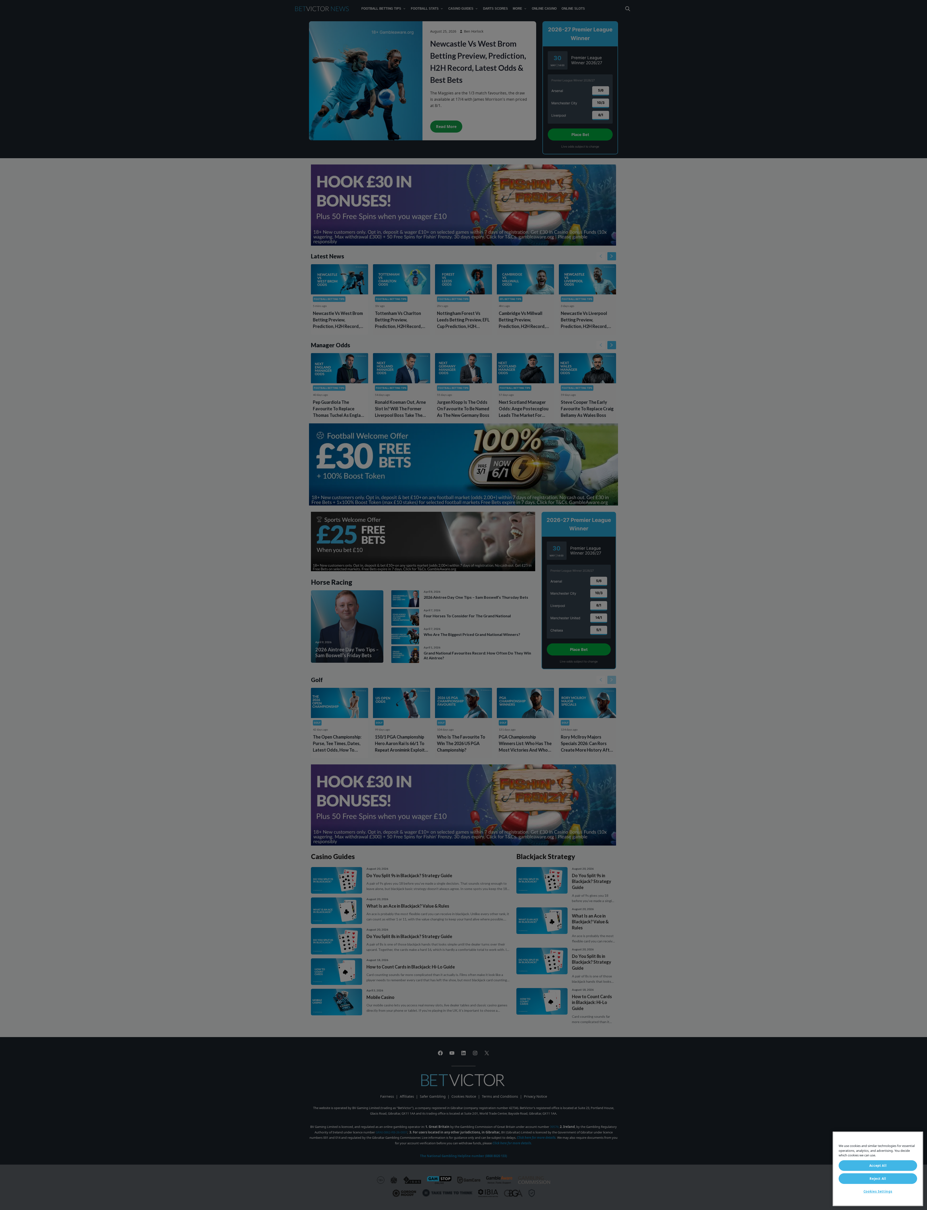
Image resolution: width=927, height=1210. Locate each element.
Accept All (878, 1165)
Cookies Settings (878, 1191)
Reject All (878, 1178)
